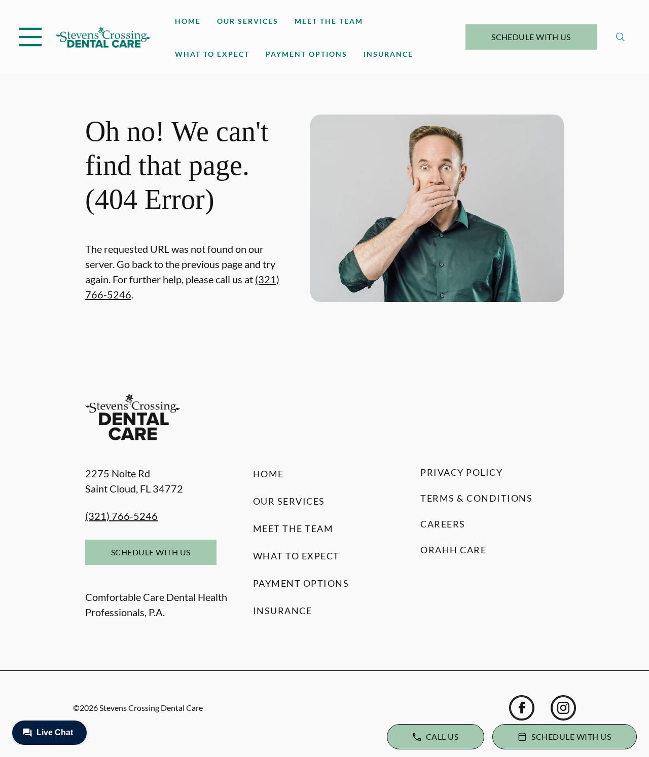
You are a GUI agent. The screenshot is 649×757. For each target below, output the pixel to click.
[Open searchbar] (620, 37)
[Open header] (30, 37)
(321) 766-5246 (121, 516)
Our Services (247, 21)
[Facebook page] (521, 708)
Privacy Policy (461, 472)
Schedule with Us (531, 37)
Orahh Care (453, 549)
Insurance (388, 54)
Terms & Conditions (476, 498)
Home (188, 21)
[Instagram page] (563, 708)
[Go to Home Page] (103, 37)
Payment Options (306, 54)
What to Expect (212, 54)
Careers (442, 523)
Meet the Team (329, 21)
